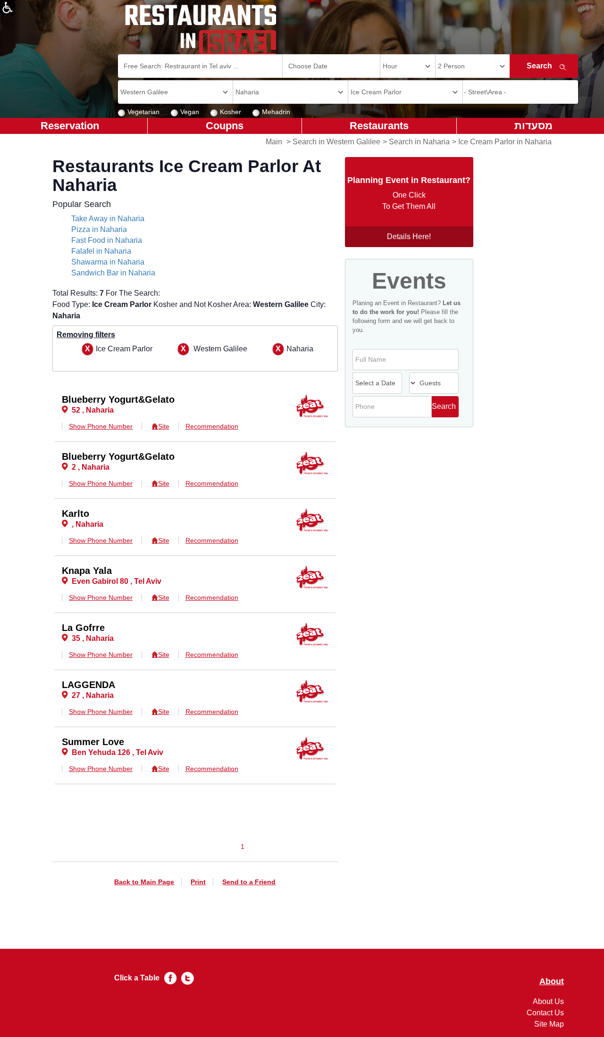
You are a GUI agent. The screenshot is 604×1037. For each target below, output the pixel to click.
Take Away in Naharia (107, 219)
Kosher (230, 112)
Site (163, 426)
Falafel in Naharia (101, 251)
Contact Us (545, 1013)
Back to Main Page (144, 882)
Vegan (189, 112)
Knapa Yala (87, 570)
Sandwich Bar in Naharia (113, 273)
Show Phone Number (101, 426)
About (551, 981)
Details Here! (409, 236)
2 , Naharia (90, 467)
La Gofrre (83, 627)
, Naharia (87, 524)
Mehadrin (276, 112)
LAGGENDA (88, 685)
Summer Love (93, 742)
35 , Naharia (93, 638)
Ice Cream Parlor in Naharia (505, 142)
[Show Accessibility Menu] (7, 7)
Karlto (75, 513)
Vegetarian (143, 112)
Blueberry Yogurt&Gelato (118, 399)
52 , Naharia (93, 410)
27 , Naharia (93, 695)
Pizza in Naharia (99, 229)
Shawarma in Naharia (107, 262)
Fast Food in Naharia (106, 240)
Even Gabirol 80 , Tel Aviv (116, 581)
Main (274, 142)
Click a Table (136, 978)
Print (198, 882)
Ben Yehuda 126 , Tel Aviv (117, 752)
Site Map (549, 1024)
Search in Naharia (419, 142)
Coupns (224, 126)
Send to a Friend (249, 882)
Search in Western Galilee (336, 142)
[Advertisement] (45, 282)
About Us (548, 1001)
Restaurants (379, 126)
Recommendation (211, 426)
